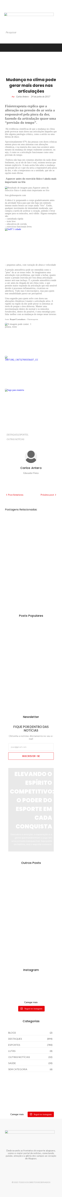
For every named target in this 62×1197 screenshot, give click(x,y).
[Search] (55, 32)
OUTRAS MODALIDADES (38, 520)
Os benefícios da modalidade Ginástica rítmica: (27, 529)
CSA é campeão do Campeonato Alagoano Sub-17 (29, 585)
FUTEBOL (31, 546)
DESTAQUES (12, 434)
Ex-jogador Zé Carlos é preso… (27, 905)
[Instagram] (24, 8)
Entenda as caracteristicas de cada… (30, 951)
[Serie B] (31, 995)
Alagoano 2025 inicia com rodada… (30, 699)
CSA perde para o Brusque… (31, 656)
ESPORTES (23, 434)
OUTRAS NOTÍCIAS (15, 439)
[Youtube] (31, 8)
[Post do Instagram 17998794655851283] (31, 990)
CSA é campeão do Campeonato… (24, 677)
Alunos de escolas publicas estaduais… (30, 883)
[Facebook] (38, 8)
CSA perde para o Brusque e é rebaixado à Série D (29, 555)
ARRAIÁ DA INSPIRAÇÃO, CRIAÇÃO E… (27, 928)
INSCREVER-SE (31, 756)
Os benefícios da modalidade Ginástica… (28, 635)
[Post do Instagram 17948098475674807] (31, 986)
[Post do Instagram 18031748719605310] (31, 981)
